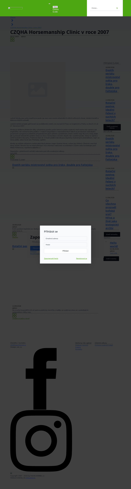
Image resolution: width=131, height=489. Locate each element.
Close (55, 7)
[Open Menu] (49, 3)
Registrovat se (81, 258)
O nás (55, 11)
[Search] (117, 8)
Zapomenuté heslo (51, 258)
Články (56, 9)
